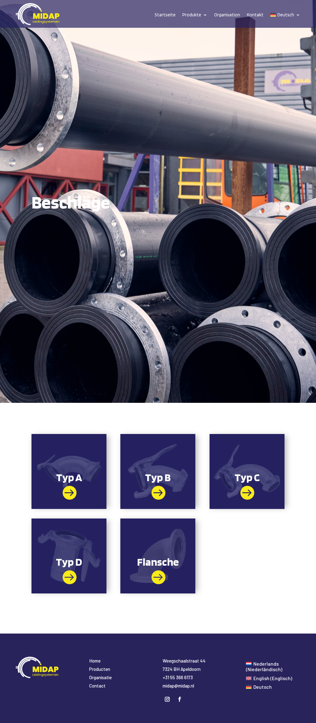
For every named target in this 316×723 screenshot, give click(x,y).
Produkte (191, 15)
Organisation (227, 15)
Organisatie (100, 677)
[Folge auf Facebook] (180, 699)
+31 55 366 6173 (178, 677)
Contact (97, 685)
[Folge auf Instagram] (167, 699)
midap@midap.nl (178, 685)
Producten (99, 669)
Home (95, 660)
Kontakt (255, 15)
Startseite (165, 15)
